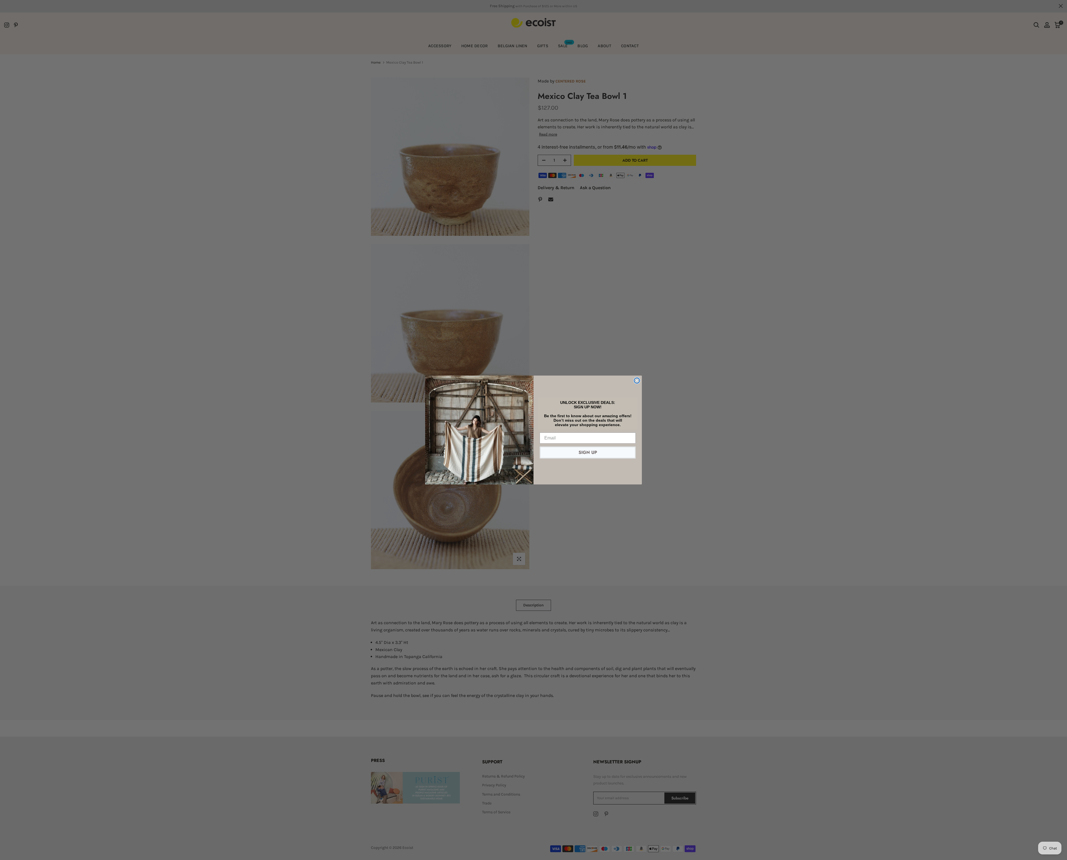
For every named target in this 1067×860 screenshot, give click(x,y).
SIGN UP (588, 452)
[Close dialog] (637, 380)
